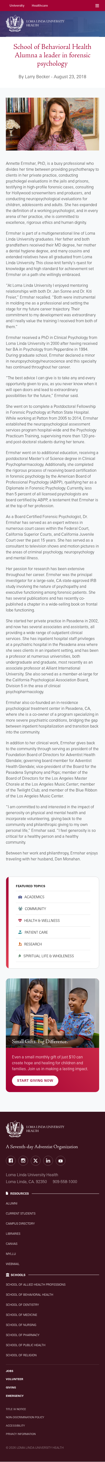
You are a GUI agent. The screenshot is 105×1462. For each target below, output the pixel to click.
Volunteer (14, 1379)
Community (35, 909)
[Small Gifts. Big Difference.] (52, 1013)
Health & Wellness (42, 920)
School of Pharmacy (22, 1335)
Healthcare (40, 5)
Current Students (20, 1213)
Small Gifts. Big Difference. (40, 1041)
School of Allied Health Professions (35, 1284)
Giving (11, 1387)
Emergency (15, 1396)
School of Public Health (25, 1345)
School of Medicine (21, 1315)
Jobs (9, 1371)
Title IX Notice (16, 1409)
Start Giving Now (35, 1080)
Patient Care (36, 932)
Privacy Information (21, 1434)
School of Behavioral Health (29, 1294)
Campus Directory (20, 1223)
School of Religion (21, 1355)
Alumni (11, 1203)
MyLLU (11, 1254)
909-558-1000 (65, 1181)
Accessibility (15, 1425)
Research (33, 944)
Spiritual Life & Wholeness (48, 956)
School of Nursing (21, 1325)
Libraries (13, 1233)
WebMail (13, 1264)
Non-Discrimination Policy (25, 1417)
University (17, 5)
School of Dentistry (22, 1305)
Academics (34, 897)
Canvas (11, 1244)
